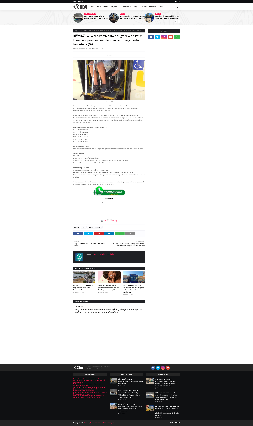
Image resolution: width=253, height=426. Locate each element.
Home (74, 1)
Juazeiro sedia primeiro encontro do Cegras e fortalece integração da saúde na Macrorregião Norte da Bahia (132, 17)
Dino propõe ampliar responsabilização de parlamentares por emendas (130, 381)
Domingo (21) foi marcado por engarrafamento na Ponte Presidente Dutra (83, 288)
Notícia (83, 227)
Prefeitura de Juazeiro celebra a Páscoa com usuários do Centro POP (87, 384)
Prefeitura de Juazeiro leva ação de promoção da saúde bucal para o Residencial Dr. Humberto (88, 396)
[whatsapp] (177, 37)
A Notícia (85, 30)
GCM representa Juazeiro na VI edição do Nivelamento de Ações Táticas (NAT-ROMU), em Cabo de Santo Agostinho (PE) (96, 17)
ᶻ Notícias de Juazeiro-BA (94, 227)
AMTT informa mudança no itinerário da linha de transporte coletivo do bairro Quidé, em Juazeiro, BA (133, 289)
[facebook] (172, 1)
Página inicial (78, 30)
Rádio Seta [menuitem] (125, 7)
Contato (80, 1)
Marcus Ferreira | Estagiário (83, 48)
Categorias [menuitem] (114, 7)
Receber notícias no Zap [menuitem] (149, 7)
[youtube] (170, 37)
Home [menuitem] (92, 7)
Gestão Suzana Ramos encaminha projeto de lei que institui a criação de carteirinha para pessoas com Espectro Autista (89, 380)
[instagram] (179, 1)
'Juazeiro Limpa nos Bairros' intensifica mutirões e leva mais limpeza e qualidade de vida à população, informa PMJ (165, 382)
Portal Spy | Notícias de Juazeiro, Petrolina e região (99, 423)
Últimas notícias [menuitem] (102, 7)
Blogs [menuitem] (135, 7)
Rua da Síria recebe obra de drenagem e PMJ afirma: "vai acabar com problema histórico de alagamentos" (130, 407)
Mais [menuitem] (161, 7)
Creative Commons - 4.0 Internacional (110, 202)
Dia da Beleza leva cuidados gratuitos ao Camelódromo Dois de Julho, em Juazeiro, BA (108, 288)
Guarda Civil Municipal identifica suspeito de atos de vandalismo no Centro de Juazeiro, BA (167, 17)
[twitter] (176, 1)
